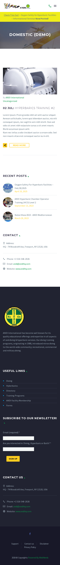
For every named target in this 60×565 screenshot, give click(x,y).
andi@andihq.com (21, 263)
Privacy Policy (30, 547)
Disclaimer (44, 544)
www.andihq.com (23, 268)
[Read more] (50, 6)
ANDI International (15, 97)
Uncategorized (10, 101)
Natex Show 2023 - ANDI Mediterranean (33, 215)
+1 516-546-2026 (22, 258)
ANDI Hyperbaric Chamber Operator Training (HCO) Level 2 (32, 201)
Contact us (29, 544)
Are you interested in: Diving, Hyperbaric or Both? (27, 443)
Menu (55, 6)
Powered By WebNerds (38, 557)
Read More (19, 145)
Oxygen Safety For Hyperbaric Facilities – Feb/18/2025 (34, 186)
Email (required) (11, 432)
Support (15, 544)
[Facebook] (30, 534)
